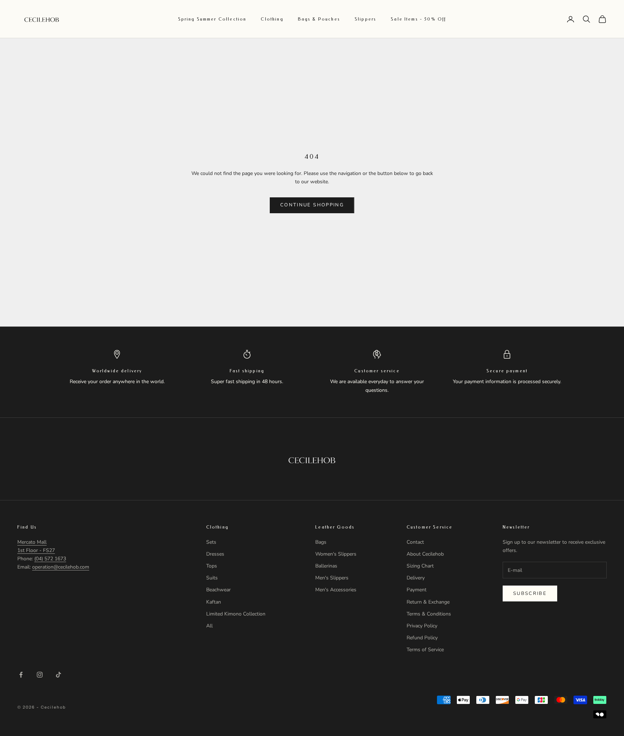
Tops (211, 565)
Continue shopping (312, 205)
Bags (320, 542)
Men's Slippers (331, 577)
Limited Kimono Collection (235, 613)
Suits (212, 577)
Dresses (215, 554)
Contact (415, 542)
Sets (211, 542)
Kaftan (213, 602)
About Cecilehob (425, 554)
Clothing (272, 19)
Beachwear (218, 589)
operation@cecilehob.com (60, 567)
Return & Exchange (428, 602)
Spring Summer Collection (212, 19)
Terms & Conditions (429, 613)
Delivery (416, 577)
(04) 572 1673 (50, 558)
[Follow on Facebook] (21, 674)
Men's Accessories (335, 589)
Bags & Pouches (319, 19)
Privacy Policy (422, 625)
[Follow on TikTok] (58, 674)
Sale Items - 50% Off (418, 19)
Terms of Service (425, 649)
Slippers (365, 19)
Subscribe (530, 593)
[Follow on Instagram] (39, 674)
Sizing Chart (420, 565)
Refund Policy (422, 637)
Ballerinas (326, 565)
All (209, 625)
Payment (416, 589)
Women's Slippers (335, 554)
